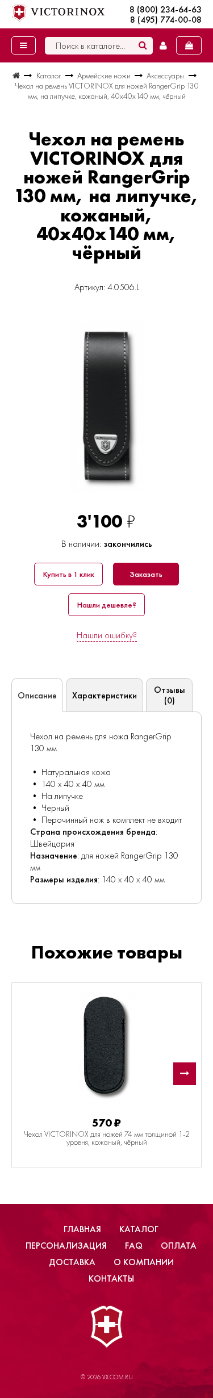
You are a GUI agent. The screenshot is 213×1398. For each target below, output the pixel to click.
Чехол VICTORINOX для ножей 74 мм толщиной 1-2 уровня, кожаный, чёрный (107, 1138)
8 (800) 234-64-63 (166, 9)
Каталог (138, 1229)
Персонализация (66, 1245)
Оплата (179, 1245)
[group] (106, 406)
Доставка (72, 1262)
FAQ (134, 1245)
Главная (82, 1229)
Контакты (111, 1278)
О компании (144, 1262)
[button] (184, 1073)
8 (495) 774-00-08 (166, 19)
